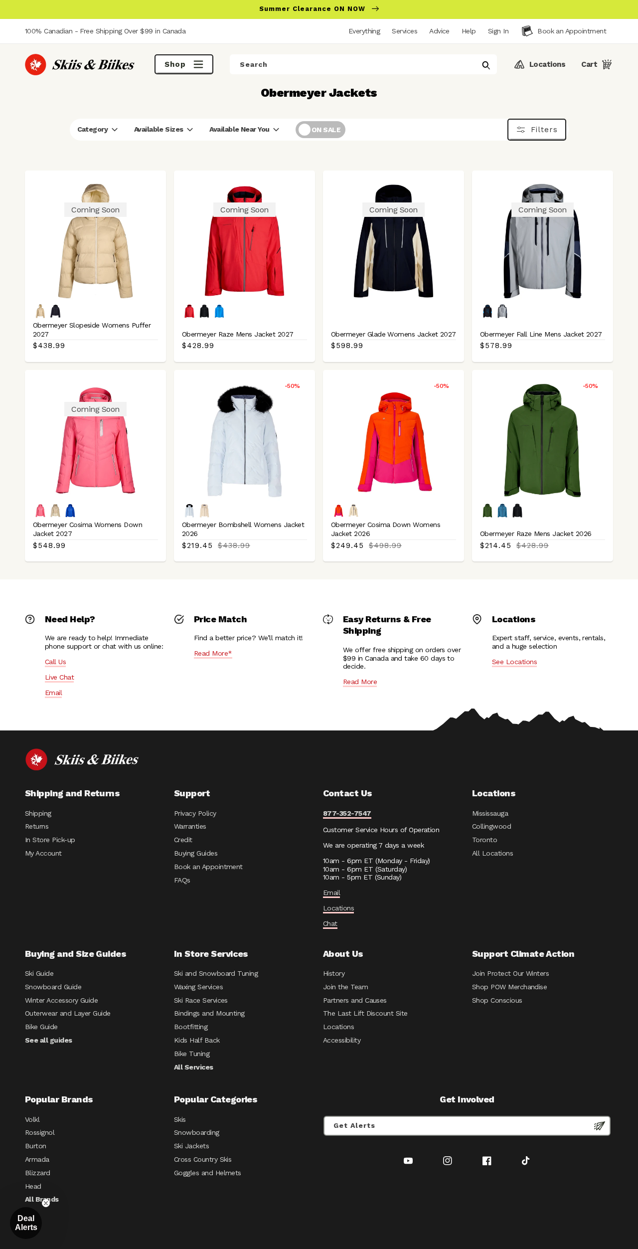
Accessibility (341, 1040)
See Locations (514, 662)
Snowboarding (196, 1132)
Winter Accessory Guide (61, 1000)
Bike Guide (41, 1027)
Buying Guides (195, 853)
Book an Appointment (208, 867)
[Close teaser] (46, 1203)
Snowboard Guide (53, 987)
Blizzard (37, 1173)
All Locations (492, 853)
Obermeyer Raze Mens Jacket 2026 (535, 533)
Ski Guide (39, 973)
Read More (360, 682)
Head (33, 1186)
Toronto (484, 840)
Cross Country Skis (202, 1159)
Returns (36, 826)
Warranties (190, 826)
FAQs (182, 880)
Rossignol (39, 1132)
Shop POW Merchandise (509, 987)
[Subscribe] (600, 1125)
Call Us (55, 662)
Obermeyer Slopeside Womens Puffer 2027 (92, 329)
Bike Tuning (191, 1054)
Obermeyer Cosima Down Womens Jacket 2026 (385, 529)
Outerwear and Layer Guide (68, 1013)
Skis (180, 1119)
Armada (37, 1159)
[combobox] (363, 64)
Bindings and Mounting (209, 1013)
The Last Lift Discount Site (365, 1013)
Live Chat (59, 677)
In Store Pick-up (50, 840)
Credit (183, 840)
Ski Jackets (191, 1146)
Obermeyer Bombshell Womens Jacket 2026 (243, 529)
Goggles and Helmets (207, 1173)
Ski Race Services (201, 1000)
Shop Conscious (497, 1000)
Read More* (213, 653)
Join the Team (345, 987)
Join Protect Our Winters (510, 973)
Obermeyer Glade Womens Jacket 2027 (393, 334)
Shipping (38, 813)
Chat (330, 923)
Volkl (32, 1119)
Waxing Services (198, 987)
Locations (338, 908)
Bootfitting (190, 1027)
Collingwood (491, 826)
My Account (43, 853)
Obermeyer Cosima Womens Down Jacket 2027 (87, 529)
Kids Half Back (197, 1040)
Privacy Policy (195, 813)
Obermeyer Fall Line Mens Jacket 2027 (541, 334)
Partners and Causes (355, 1000)
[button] (498, 31)
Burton (35, 1146)
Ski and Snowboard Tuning (216, 973)
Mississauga (490, 813)
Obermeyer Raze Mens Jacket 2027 (237, 334)
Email (53, 693)
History (333, 973)
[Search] (486, 65)
